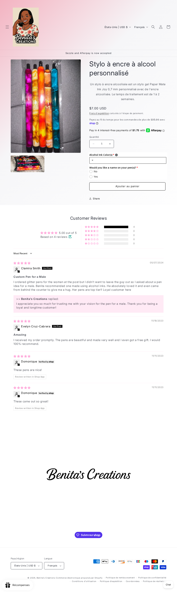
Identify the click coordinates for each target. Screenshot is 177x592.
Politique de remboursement (120, 577)
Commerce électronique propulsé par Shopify (79, 578)
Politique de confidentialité (152, 577)
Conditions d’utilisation (84, 581)
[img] (22, 263)
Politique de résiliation (154, 581)
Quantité (94, 137)
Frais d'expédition (99, 113)
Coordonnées (133, 581)
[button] (7, 27)
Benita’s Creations (46, 578)
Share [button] (96, 198)
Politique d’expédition (111, 581)
